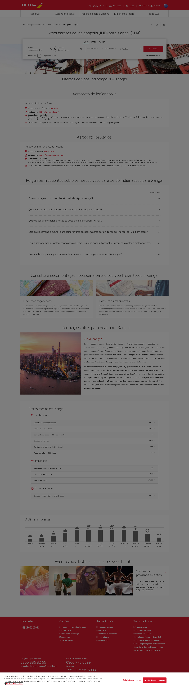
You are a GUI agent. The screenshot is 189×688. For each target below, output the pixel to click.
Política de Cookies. (14, 684)
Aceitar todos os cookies (155, 680)
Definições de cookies (132, 680)
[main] (94, 680)
